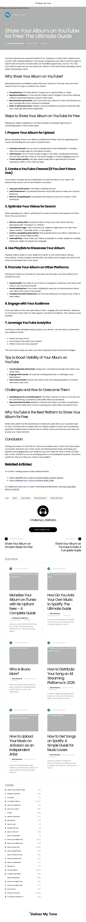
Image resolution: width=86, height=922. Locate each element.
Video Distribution (15, 881)
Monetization (12, 828)
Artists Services (14, 805)
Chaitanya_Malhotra (16, 43)
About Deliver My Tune (16, 790)
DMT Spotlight (13, 809)
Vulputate (11, 889)
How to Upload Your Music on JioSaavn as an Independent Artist (21, 745)
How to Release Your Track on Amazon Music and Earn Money (36, 477)
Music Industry (13, 847)
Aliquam (10, 797)
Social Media (12, 870)
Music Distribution (40, 498)
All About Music (13, 801)
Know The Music (13, 816)
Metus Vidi (11, 824)
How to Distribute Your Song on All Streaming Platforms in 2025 (61, 676)
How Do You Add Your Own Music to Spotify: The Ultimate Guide (60, 602)
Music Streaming (14, 862)
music (15, 498)
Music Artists (25, 498)
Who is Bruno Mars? (19, 671)
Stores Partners (14, 874)
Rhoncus (11, 866)
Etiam (9, 813)
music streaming (56, 498)
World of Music (13, 893)
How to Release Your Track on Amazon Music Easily (31, 480)
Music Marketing (14, 851)
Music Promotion (14, 858)
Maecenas (11, 820)
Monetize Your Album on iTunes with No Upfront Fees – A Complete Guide (22, 604)
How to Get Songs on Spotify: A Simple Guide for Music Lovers (61, 743)
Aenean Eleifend (13, 794)
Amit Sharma (55, 614)
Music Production (14, 855)
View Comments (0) (41, 530)
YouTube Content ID (15, 897)
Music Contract (13, 836)
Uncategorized (13, 878)
